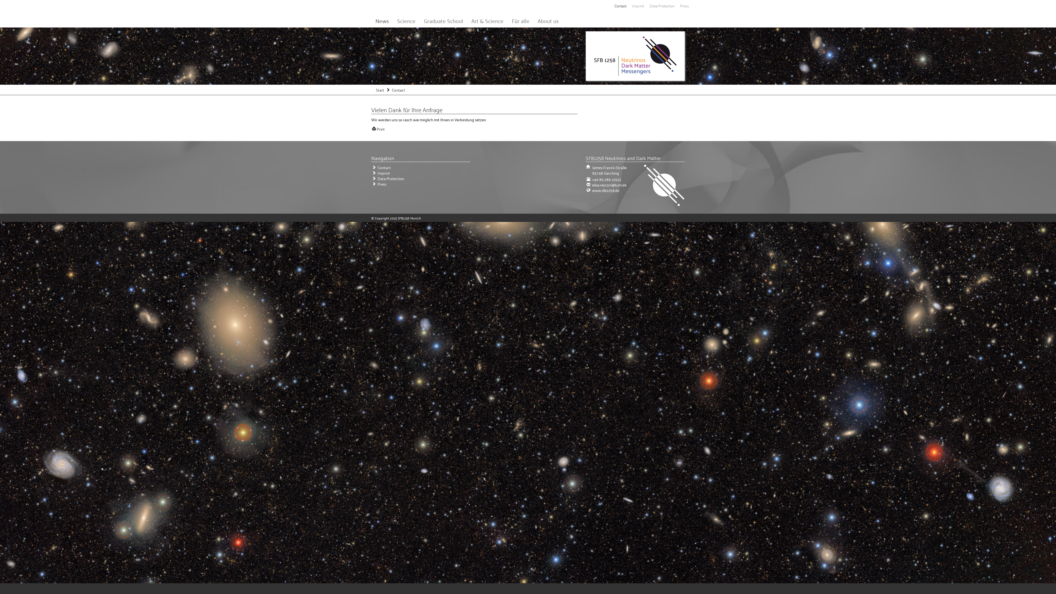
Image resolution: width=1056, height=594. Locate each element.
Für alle (520, 21)
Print (381, 128)
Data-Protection (662, 5)
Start (380, 89)
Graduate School (443, 21)
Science (406, 21)
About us (548, 21)
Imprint (638, 5)
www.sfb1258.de (605, 190)
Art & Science (487, 21)
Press (684, 5)
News (382, 21)
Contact (620, 5)
